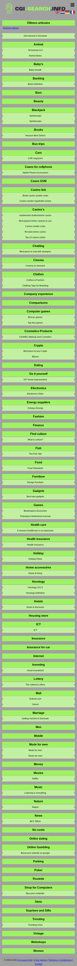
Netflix (35, 778)
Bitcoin (35, 356)
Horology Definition (35, 593)
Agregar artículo (11, 28)
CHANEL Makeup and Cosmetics (35, 337)
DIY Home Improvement (35, 379)
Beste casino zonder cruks (35, 195)
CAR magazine (35, 158)
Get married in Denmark (35, 36)
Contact (38, 964)
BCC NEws (35, 821)
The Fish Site (35, 454)
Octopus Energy (35, 408)
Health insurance (35, 545)
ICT (35, 630)
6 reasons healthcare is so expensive (35, 530)
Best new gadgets (35, 496)
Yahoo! (35, 704)
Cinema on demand (35, 265)
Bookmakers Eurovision (35, 511)
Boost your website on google (35, 853)
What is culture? (35, 439)
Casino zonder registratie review (35, 201)
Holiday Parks (35, 559)
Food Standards (35, 468)
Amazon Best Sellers (35, 135)
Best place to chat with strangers (35, 251)
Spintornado (35, 116)
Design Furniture (35, 482)
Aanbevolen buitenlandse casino (35, 215)
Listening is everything (35, 793)
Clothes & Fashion (35, 280)
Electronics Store (35, 394)
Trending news (35, 925)
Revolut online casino (35, 232)
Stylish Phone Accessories (35, 172)
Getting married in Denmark (35, 718)
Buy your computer (35, 893)
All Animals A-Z (35, 50)
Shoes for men (35, 756)
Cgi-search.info (24, 960)
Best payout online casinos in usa (35, 221)
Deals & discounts (35, 607)
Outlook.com (35, 699)
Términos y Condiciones (60, 960)
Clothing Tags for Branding (35, 285)
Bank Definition (35, 84)
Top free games (35, 323)
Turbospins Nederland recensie (35, 516)
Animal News (35, 56)
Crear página (40, 960)
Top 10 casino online (35, 237)
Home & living (35, 573)
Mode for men (35, 750)
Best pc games (35, 317)
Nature (35, 807)
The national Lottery (35, 684)
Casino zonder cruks (35, 226)
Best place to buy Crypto (35, 351)
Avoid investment (35, 670)
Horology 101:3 (35, 587)
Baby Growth (35, 70)
